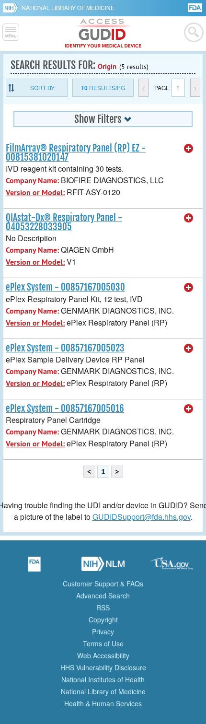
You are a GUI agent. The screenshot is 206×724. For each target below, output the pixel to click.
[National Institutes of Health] (12, 7)
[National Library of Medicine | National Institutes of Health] (103, 567)
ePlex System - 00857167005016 (65, 408)
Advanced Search (103, 595)
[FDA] (196, 7)
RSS (103, 607)
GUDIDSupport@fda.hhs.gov (141, 516)
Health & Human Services (103, 703)
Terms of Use (103, 643)
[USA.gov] (171, 567)
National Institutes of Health (103, 679)
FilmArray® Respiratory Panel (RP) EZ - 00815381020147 (76, 152)
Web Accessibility (103, 655)
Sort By (42, 87)
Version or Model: (35, 192)
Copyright (103, 619)
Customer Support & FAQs (103, 583)
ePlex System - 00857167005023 (65, 348)
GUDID (103, 33)
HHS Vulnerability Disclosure (103, 667)
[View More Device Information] (189, 148)
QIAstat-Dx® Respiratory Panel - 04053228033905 (64, 222)
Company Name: (32, 180)
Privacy (103, 631)
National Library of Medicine (68, 7)
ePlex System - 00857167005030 (65, 287)
